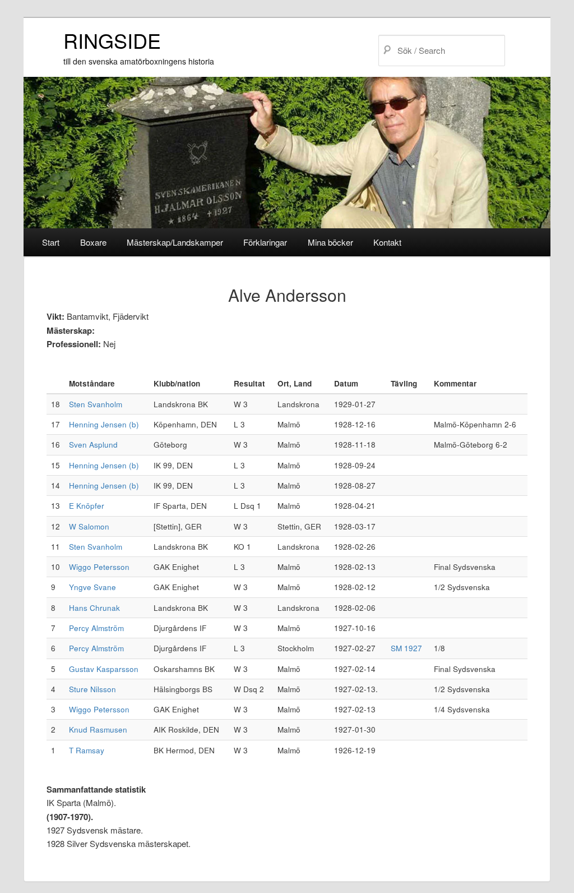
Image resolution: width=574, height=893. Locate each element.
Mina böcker (330, 242)
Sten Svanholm (95, 404)
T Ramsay (86, 750)
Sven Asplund (93, 444)
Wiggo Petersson (99, 566)
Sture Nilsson (92, 689)
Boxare (93, 242)
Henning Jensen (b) (104, 424)
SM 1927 (406, 648)
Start (50, 242)
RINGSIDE (112, 40)
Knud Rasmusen (98, 729)
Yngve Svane (92, 587)
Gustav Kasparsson (103, 669)
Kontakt (387, 242)
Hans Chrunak (94, 607)
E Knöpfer (86, 505)
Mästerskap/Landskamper (175, 242)
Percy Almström (96, 628)
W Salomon (89, 526)
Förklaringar (265, 242)
